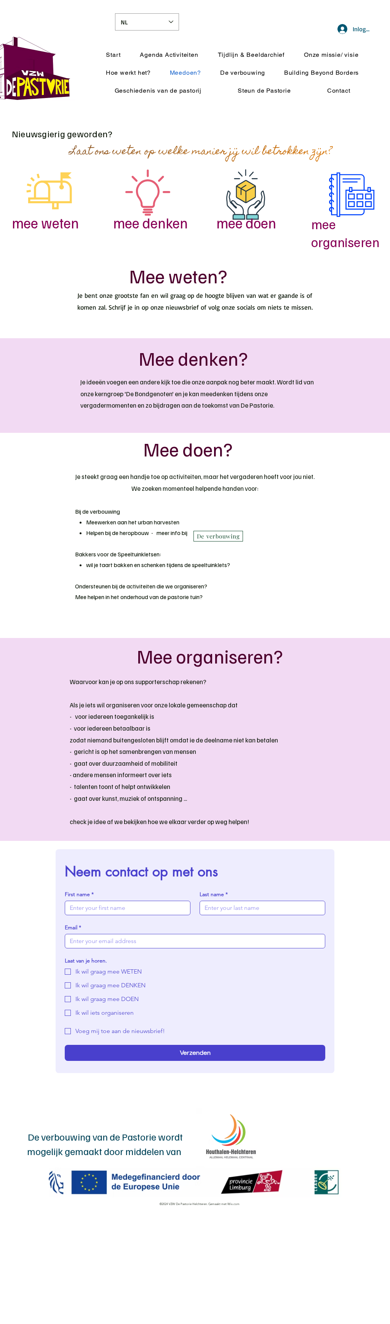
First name (79, 894)
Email (73, 927)
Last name (214, 894)
